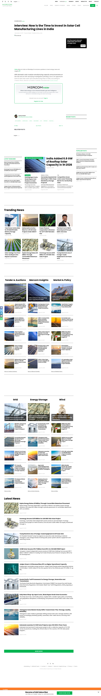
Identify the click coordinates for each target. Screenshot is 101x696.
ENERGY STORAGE (60, 5)
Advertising (27, 666)
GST (41, 120)
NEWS (56, 1)
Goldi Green (36, 120)
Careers (50, 666)
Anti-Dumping (18, 120)
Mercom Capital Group (60, 666)
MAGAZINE (86, 5)
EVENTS (77, 1)
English (15, 1)
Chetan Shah (25, 120)
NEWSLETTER (84, 1)
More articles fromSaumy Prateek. (25, 116)
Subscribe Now (64, 693)
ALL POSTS (38, 126)
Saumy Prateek (27, 33)
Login (92, 5)
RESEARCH (71, 1)
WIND (68, 5)
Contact (43, 666)
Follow (16, 69)
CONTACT (96, 1)
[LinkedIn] (11, 1)
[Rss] (5, 1)
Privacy (70, 666)
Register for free (38, 101)
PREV (16, 126)
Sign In (46, 98)
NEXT (60, 126)
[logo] (7, 5)
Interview (45, 120)
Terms (75, 666)
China (30, 120)
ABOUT (90, 1)
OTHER (74, 5)
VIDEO (79, 5)
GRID (51, 5)
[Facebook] (2, 1)
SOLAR (46, 5)
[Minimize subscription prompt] (98, 692)
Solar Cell (51, 120)
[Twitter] (8, 1)
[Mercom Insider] (63, 1)
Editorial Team (35, 666)
